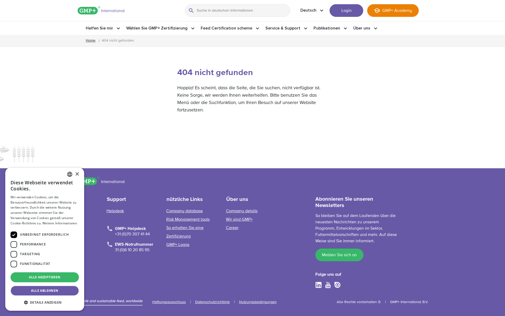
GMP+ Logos (177, 245)
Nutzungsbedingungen (258, 302)
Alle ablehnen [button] (44, 290)
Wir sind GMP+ (239, 220)
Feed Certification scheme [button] (226, 28)
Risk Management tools (188, 220)
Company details (241, 211)
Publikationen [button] (327, 28)
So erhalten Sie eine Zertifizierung (185, 232)
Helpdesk (115, 211)
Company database (184, 211)
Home (90, 40)
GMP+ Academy (397, 11)
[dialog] (44, 239)
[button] (45, 302)
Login (346, 11)
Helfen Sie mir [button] (99, 28)
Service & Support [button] (282, 28)
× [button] (77, 174)
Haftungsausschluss (169, 302)
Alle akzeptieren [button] (44, 277)
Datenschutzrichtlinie (212, 302)
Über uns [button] (361, 28)
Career (232, 228)
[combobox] (69, 174)
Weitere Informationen (59, 223)
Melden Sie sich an (339, 255)
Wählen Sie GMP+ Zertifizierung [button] (157, 28)
